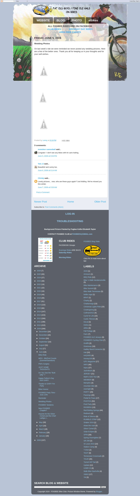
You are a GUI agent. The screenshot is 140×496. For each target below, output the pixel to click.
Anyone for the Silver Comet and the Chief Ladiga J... (47, 416)
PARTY (86, 392)
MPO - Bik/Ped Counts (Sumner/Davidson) (47, 359)
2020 (39, 291)
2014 (39, 312)
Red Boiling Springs (91, 410)
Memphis (87, 383)
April (41, 426)
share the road (89, 426)
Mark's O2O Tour (90, 377)
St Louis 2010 (89, 444)
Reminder (42, 398)
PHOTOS (87, 401)
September (43, 342)
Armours (87, 274)
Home (70, 201)
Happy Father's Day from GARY (46, 379)
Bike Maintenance (91, 285)
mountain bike (89, 386)
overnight (87, 389)
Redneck (87, 413)
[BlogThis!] (64, 140)
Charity (86, 301)
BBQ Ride (42, 355)
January (42, 436)
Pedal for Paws (90, 398)
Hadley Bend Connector (93, 349)
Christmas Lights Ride (92, 307)
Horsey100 (88, 358)
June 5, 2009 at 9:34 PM (47, 156)
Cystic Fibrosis (89, 319)
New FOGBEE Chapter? (44, 409)
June (41, 352)
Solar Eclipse (89, 432)
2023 (39, 281)
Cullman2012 (89, 313)
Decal (86, 322)
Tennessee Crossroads (93, 456)
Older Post (100, 201)
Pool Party (88, 404)
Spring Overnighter (91, 438)
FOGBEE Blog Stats (92, 241)
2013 (39, 315)
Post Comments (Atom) (54, 207)
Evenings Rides (65, 250)
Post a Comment (42, 192)
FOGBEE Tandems (46, 405)
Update (86, 465)
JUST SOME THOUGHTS (44, 368)
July (41, 349)
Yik (85, 477)
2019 (39, 295)
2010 (39, 325)
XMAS (86, 474)
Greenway (88, 346)
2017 (39, 301)
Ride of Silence (90, 416)
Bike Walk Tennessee (92, 291)
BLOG (61, 20)
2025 (39, 274)
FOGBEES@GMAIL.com (82, 234)
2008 (39, 440)
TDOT (86, 453)
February (42, 432)
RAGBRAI (88, 407)
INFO (86, 365)
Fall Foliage (88, 331)
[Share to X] (66, 140)
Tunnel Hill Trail (90, 462)
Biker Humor (43, 389)
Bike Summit (89, 288)
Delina (86, 325)
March (41, 429)
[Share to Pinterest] (69, 140)
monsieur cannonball (46, 149)
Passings (87, 395)
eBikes (93, 20)
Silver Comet (89, 429)
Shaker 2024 (89, 422)
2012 (39, 318)
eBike (86, 328)
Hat (85, 352)
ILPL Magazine (89, 361)
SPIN (86, 435)
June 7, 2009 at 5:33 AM (47, 187)
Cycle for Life (89, 316)
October (42, 338)
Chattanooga (89, 304)
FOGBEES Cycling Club (93, 340)
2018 (39, 298)
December (43, 332)
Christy (41, 178)
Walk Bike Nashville (91, 471)
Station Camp (89, 447)
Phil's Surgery (43, 364)
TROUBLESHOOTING (70, 221)
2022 (39, 284)
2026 (39, 271)
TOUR (86, 459)
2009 (39, 329)
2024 (39, 278)
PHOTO (77, 20)
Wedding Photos (44, 402)
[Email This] (62, 140)
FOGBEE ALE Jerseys (92, 337)
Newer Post (40, 201)
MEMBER (87, 380)
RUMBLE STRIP (90, 419)
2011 (39, 322)
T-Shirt (86, 450)
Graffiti (86, 343)
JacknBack (88, 371)
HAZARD (87, 355)
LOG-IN (70, 213)
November (43, 335)
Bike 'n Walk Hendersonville (94, 280)
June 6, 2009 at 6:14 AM (47, 170)
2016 (39, 305)
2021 (39, 288)
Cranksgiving (89, 310)
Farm (86, 334)
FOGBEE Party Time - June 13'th (47, 394)
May (41, 422)
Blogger (99, 492)
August (42, 345)
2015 (39, 308)
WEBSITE (43, 20)
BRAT (86, 298)
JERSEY (87, 374)
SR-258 (87, 441)
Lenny (45, 140)
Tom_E (41, 164)
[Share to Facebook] (67, 140)
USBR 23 (87, 468)
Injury (86, 368)
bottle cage (88, 294)
